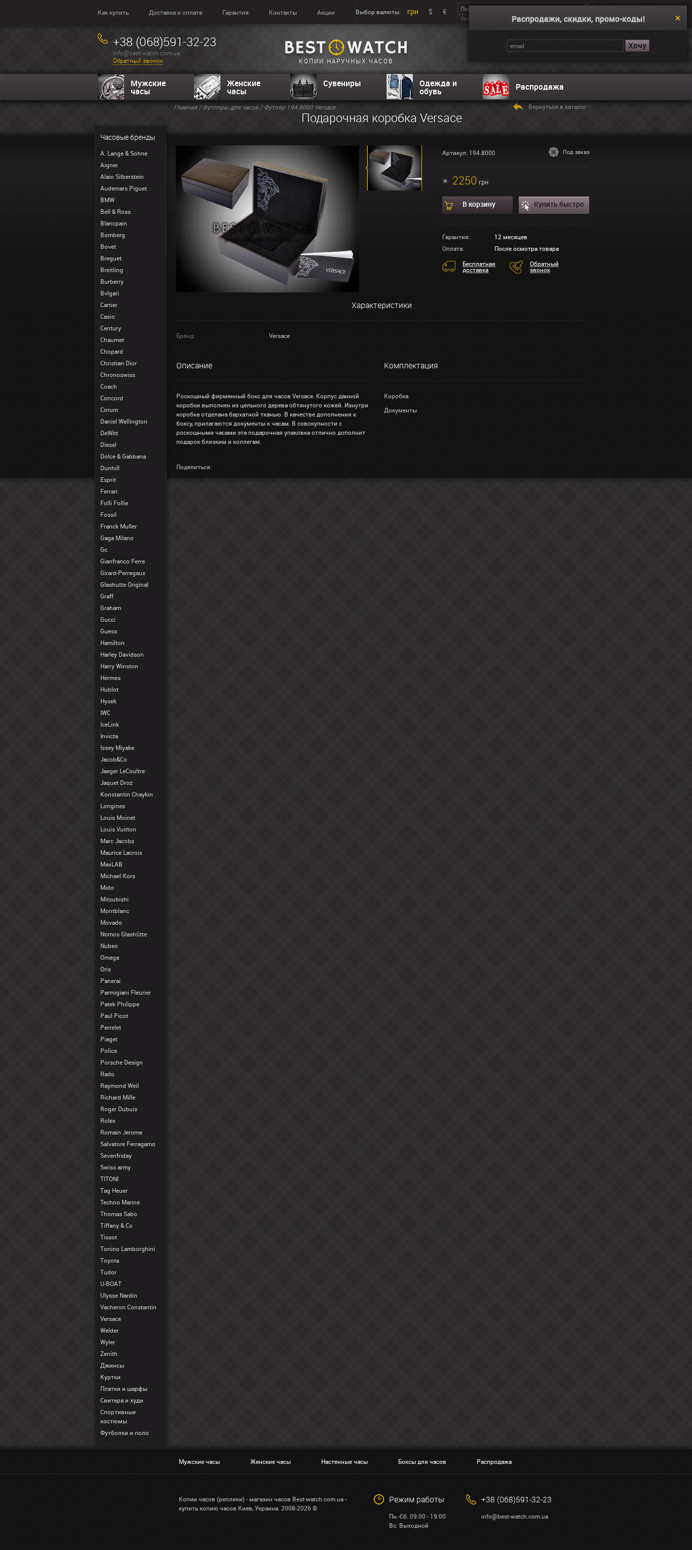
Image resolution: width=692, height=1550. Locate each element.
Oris (105, 969)
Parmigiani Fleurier (125, 992)
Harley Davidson (122, 654)
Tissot (108, 1237)
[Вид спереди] (268, 218)
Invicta (109, 736)
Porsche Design (121, 1062)
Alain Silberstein (122, 176)
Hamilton (112, 642)
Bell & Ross (115, 211)
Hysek (108, 701)
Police (108, 1050)
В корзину (479, 204)
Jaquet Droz (116, 782)
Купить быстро (559, 204)
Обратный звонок (138, 60)
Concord (111, 398)
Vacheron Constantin (128, 1307)
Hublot (109, 689)
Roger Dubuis (118, 1109)
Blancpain (113, 223)
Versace (110, 1318)
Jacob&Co (113, 759)
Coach (108, 386)
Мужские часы (148, 87)
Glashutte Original (124, 584)
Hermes (110, 677)
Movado (111, 922)
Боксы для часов (422, 1461)
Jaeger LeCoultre (122, 771)
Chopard (111, 351)
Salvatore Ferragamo (128, 1144)
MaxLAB (111, 864)
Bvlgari (109, 293)
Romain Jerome (121, 1132)
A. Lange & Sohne (123, 153)
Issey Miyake (117, 747)
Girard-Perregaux (122, 573)
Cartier (109, 304)
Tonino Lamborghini (127, 1248)
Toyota (109, 1260)
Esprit (108, 479)
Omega (109, 957)
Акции (326, 12)
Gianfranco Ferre (122, 561)
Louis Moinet (117, 817)
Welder (109, 1330)
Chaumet (112, 339)
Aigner (109, 165)
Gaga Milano (117, 538)
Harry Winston (119, 666)
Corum (109, 409)
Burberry (112, 281)
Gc (103, 549)
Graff (106, 596)
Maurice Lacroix (121, 852)
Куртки (110, 1377)
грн (412, 11)
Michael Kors (117, 876)
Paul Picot (114, 1015)
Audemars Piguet (123, 188)
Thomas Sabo (118, 1213)
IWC (105, 712)
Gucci (108, 619)
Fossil (108, 514)
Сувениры (342, 83)
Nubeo (109, 945)
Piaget (109, 1039)
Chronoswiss (117, 374)
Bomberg (112, 235)
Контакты (283, 12)
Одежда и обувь (438, 87)
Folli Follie (114, 503)
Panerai (110, 980)
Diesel (108, 444)
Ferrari (109, 491)
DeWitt (109, 433)
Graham (110, 607)
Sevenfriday (116, 1155)
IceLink (109, 724)
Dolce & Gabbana (123, 456)
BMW (107, 200)
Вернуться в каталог (557, 106)
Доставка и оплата (175, 12)
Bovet (108, 246)
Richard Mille (117, 1097)
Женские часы (243, 87)
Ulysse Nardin (118, 1295)
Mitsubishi (114, 899)
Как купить (113, 12)
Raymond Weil (119, 1085)
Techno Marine (120, 1202)
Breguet (111, 258)
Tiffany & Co (116, 1225)
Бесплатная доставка (479, 266)
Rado (107, 1074)
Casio (107, 316)
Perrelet (110, 1027)
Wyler (107, 1342)
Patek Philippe (119, 1004)
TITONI (109, 1179)
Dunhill (110, 468)
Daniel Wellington (123, 421)
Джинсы (112, 1365)
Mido (107, 887)
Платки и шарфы (123, 1388)
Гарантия (235, 12)
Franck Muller (118, 526)
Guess (108, 631)
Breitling (111, 270)
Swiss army (115, 1167)
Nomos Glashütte (123, 934)
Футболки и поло (124, 1432)
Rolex (108, 1120)
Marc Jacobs (117, 841)
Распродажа (540, 86)
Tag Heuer (114, 1190)
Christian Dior (118, 363)
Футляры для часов (230, 107)
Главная (185, 107)
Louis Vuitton (118, 829)
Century (110, 328)
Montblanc (114, 910)
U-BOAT (111, 1283)
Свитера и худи (121, 1400)
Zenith (109, 1353)
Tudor (108, 1272)
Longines (112, 806)
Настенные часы (344, 1461)
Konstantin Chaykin (126, 794)
